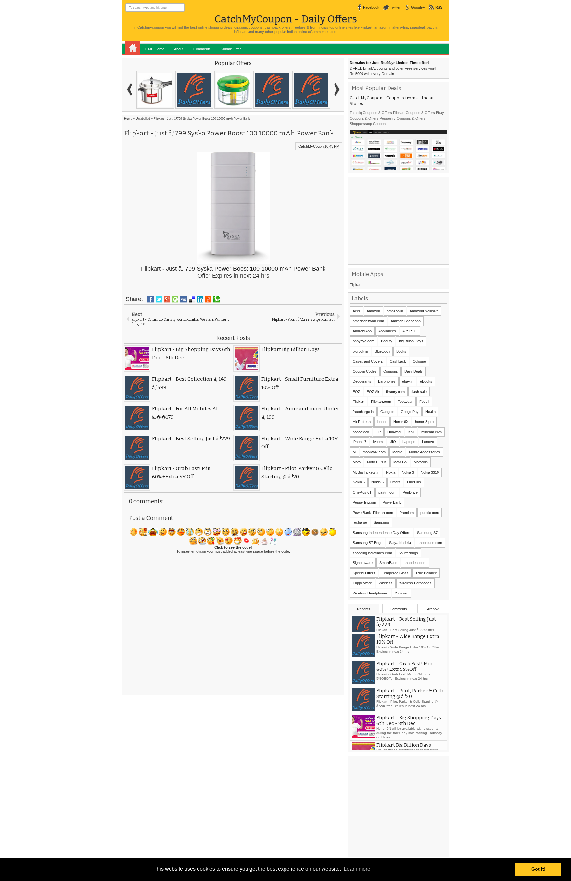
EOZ (356, 392)
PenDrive (410, 492)
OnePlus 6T (362, 492)
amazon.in (395, 311)
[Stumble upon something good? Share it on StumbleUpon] (175, 299)
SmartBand (388, 563)
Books (401, 351)
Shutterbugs (408, 553)
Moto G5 (400, 462)
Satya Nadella (400, 543)
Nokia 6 (377, 482)
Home (132, 47)
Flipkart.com (381, 401)
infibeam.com (431, 432)
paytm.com (387, 492)
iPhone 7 (359, 442)
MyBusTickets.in (366, 472)
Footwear (405, 401)
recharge (360, 522)
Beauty (386, 341)
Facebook (371, 7)
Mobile (397, 452)
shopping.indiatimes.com (372, 553)
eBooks (426, 381)
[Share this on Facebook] (150, 299)
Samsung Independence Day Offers (381, 533)
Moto (357, 462)
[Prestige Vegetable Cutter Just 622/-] (233, 89)
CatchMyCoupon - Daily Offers (285, 19)
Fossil (424, 401)
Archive (433, 609)
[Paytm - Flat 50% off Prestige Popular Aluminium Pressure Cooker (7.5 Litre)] (155, 89)
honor (382, 422)
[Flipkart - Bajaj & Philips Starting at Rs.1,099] (311, 89)
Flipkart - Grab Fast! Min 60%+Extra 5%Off (404, 676)
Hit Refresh (362, 422)
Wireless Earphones (415, 583)
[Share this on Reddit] (208, 299)
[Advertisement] (399, 220)
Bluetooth (382, 351)
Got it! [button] (538, 869)
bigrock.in (360, 351)
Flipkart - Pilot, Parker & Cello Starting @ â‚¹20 (410, 703)
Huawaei (394, 432)
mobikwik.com (374, 452)
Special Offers (364, 573)
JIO (393, 442)
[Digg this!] (183, 299)
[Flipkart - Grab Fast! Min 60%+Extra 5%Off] (194, 89)
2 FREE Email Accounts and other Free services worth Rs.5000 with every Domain (393, 68)
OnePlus (414, 482)
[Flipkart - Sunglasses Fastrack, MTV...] (272, 89)
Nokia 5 (359, 482)
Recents (363, 609)
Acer (356, 311)
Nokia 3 (408, 472)
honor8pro (361, 432)
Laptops (408, 442)
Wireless (386, 583)
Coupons (390, 371)
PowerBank (392, 502)
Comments (202, 49)
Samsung (381, 522)
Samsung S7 (427, 533)
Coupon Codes (365, 371)
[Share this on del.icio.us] (192, 299)
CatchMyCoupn (311, 146)
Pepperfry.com (364, 502)
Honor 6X (400, 422)
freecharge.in (363, 412)
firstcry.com (395, 392)
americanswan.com (368, 321)
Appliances (387, 331)
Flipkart (356, 285)
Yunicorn (401, 593)
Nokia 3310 (430, 472)
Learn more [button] (357, 869)
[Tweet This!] (159, 299)
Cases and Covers (368, 361)
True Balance (426, 573)
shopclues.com (430, 543)
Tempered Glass (395, 573)
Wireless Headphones (370, 593)
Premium (407, 513)
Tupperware (362, 583)
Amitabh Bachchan (406, 321)
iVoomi (378, 442)
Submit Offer (231, 49)
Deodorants (362, 381)
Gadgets (387, 412)
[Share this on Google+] (167, 299)
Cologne (419, 361)
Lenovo (428, 442)
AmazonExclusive (424, 311)
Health (430, 412)
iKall (411, 432)
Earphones (387, 381)
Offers (395, 482)
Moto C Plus (377, 462)
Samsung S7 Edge (367, 543)
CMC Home (154, 49)
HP (378, 432)
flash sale (419, 392)
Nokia (390, 472)
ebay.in (407, 381)
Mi (354, 452)
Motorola (421, 462)
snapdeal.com (415, 563)
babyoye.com (363, 341)
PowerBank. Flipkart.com (373, 513)
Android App (362, 331)
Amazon (373, 311)
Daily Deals (413, 371)
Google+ (418, 7)
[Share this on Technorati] (216, 299)
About (178, 49)
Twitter (395, 7)
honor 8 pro (424, 422)
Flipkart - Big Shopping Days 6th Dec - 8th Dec (408, 731)
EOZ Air (373, 392)
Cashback (398, 361)
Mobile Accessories (424, 452)
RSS (438, 7)
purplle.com (429, 513)
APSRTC (409, 331)
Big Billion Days (411, 341)
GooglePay (410, 412)
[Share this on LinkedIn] (200, 299)
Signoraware (363, 563)
